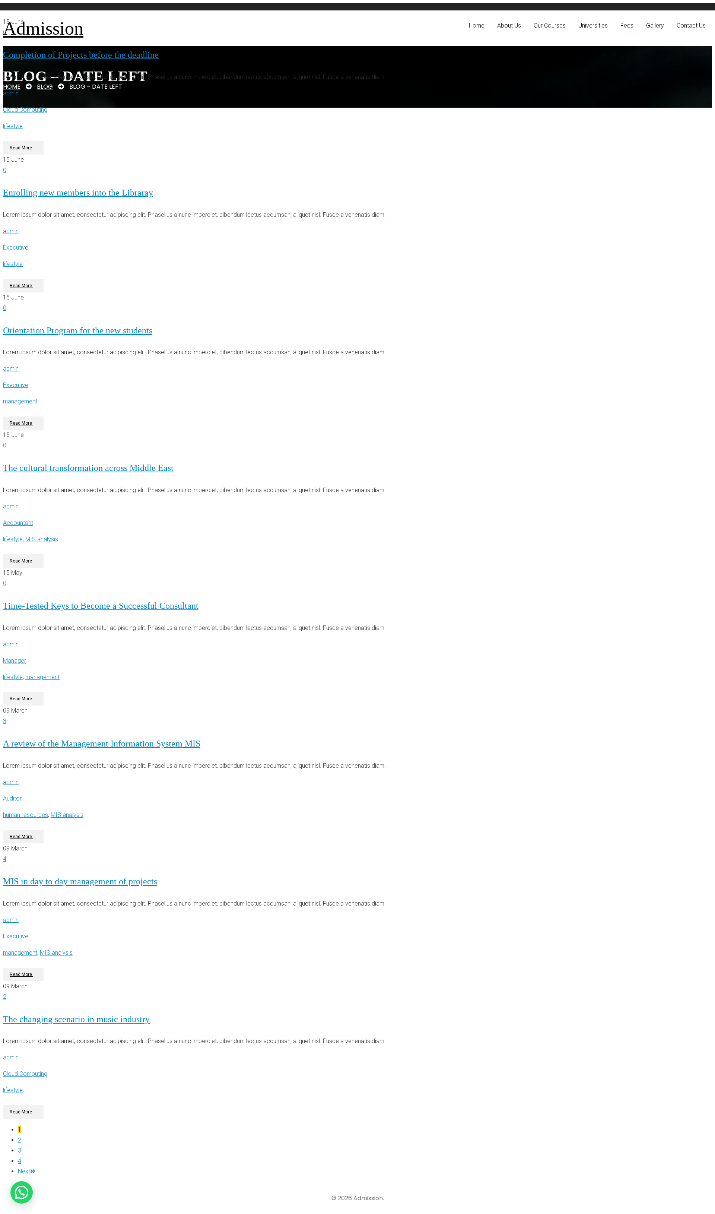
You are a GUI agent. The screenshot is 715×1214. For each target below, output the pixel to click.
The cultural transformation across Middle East (88, 468)
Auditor (12, 798)
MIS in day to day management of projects (80, 881)
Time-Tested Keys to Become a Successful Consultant (100, 606)
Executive (15, 247)
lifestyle (13, 126)
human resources (25, 814)
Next (24, 1171)
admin (11, 93)
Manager (14, 660)
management (20, 401)
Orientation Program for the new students (77, 330)
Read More (21, 147)
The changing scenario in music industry (76, 1019)
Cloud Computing (25, 109)
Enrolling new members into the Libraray (78, 192)
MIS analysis (41, 539)
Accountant (18, 522)
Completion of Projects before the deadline (81, 55)
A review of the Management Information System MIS (101, 743)
